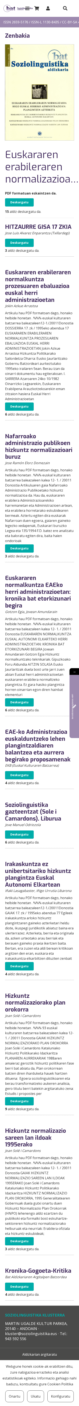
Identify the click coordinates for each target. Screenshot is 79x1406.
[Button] (65, 8)
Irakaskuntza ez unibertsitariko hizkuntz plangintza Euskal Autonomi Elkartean (38, 874)
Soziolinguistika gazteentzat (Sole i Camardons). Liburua (33, 811)
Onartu (14, 1396)
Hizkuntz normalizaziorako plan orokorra (35, 1002)
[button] (27, 8)
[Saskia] (36, 8)
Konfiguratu (60, 1396)
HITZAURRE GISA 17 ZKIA (38, 227)
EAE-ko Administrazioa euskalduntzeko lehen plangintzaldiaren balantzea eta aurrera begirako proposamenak (38, 745)
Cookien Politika (60, 1384)
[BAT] (18, 8)
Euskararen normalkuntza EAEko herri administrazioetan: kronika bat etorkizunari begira (38, 591)
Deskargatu (19, 202)
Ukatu (35, 1396)
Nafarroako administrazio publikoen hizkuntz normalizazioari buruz (38, 447)
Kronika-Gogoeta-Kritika (38, 1271)
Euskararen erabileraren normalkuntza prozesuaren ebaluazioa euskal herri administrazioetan (38, 286)
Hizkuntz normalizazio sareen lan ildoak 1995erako (35, 1137)
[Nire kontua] (48, 8)
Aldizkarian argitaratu (39, 1354)
